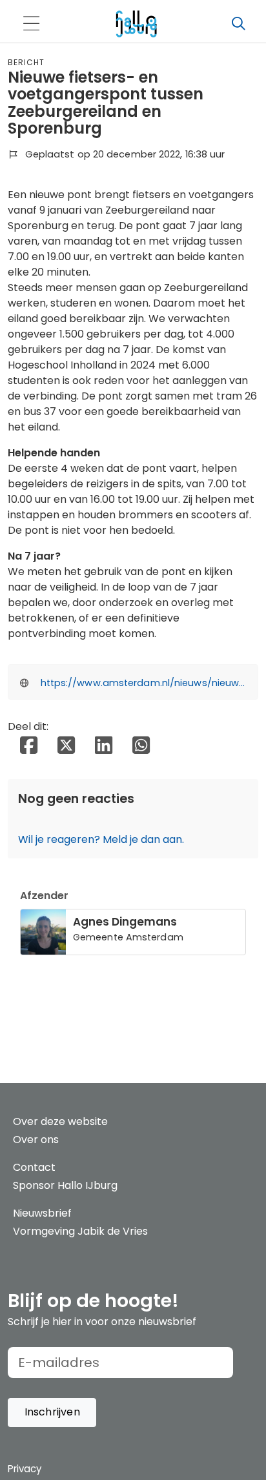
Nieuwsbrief (42, 1213)
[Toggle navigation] (30, 24)
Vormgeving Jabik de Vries (80, 1231)
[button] (52, 1412)
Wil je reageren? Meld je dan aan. (101, 839)
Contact (34, 1167)
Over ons (36, 1139)
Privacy (24, 1468)
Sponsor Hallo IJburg (65, 1185)
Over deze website (60, 1121)
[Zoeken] (238, 24)
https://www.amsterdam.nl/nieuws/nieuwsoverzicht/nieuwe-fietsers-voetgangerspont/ (144, 682)
